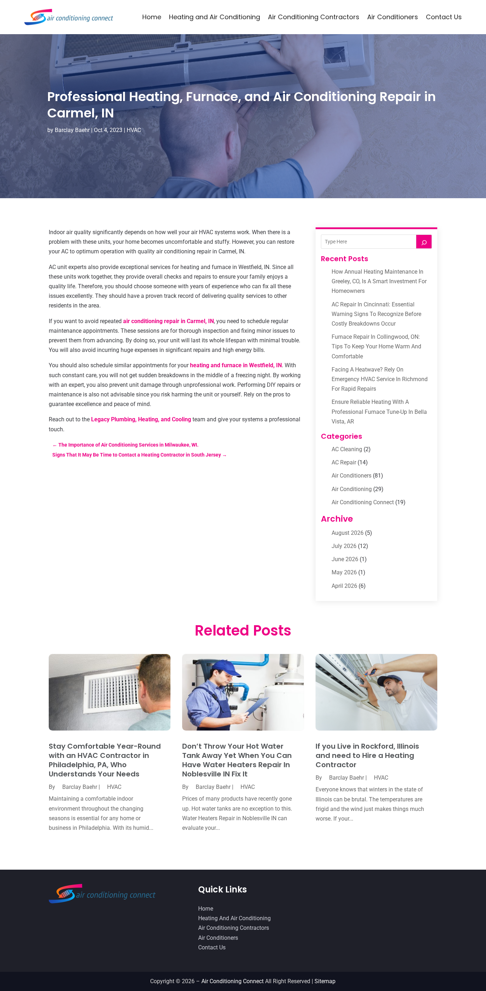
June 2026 (345, 559)
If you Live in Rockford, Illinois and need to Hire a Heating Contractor (367, 755)
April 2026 (344, 586)
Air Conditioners (392, 16)
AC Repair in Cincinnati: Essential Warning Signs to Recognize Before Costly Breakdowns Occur (376, 314)
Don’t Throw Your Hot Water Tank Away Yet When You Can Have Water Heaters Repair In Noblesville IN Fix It (237, 760)
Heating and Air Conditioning (214, 16)
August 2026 (348, 532)
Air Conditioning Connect (363, 502)
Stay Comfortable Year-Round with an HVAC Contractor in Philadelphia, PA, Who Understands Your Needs (105, 760)
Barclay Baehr (72, 130)
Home (151, 16)
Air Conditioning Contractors (313, 16)
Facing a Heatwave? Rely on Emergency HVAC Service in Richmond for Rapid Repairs (380, 379)
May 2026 (344, 572)
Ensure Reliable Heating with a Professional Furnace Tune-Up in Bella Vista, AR (379, 412)
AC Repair (344, 462)
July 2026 (344, 546)
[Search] (424, 241)
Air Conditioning (352, 489)
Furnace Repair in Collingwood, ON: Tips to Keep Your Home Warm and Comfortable (376, 346)
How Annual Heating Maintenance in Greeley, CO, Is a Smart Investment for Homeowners (379, 281)
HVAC (134, 130)
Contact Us (444, 16)
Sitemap (325, 981)
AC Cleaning (347, 449)
